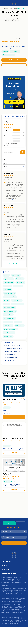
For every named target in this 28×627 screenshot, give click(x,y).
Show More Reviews (15, 264)
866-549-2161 (15, 101)
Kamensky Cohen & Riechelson (13, 438)
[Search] (22, 152)
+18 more (13, 446)
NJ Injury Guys (8, 474)
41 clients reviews (8, 443)
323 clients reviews (8, 478)
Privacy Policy (13, 620)
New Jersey (13, 8)
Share (15, 65)
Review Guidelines (13, 623)
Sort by (4, 157)
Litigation (5, 8)
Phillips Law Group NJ (10, 399)
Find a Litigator (6, 561)
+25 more (13, 481)
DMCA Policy (20, 620)
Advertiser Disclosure (10, 622)
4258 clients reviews (8, 404)
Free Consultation (14, 106)
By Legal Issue (9, 523)
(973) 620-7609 (9, 413)
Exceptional (7, 402)
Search (14, 543)
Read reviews (14, 452)
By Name (20, 523)
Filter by (5, 163)
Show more (15, 200)
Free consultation (14, 417)
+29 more (13, 408)
